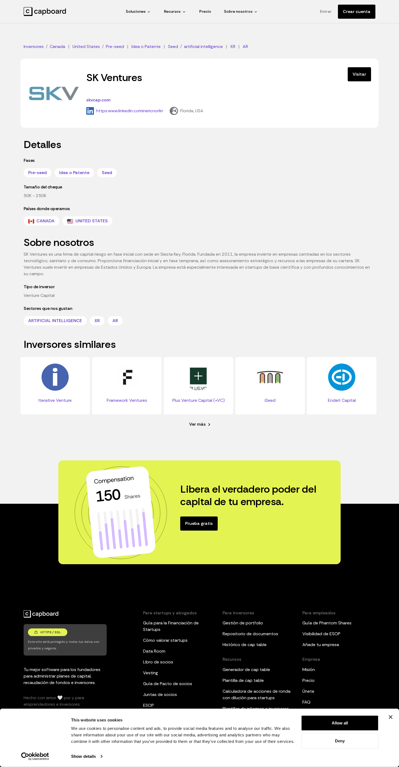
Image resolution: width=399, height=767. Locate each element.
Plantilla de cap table (243, 680)
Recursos (172, 11)
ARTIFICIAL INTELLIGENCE (55, 320)
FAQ (306, 702)
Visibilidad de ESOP (321, 634)
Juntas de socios (160, 694)
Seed (107, 172)
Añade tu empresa (320, 644)
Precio (205, 11)
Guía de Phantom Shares (327, 623)
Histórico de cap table (245, 644)
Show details (83, 756)
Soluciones (135, 11)
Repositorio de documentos (250, 634)
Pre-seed (37, 172)
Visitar (359, 74)
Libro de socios (158, 662)
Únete (308, 691)
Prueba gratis (199, 523)
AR (115, 320)
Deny (340, 740)
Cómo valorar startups (165, 640)
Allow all (340, 723)
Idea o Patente (74, 172)
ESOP (148, 705)
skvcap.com (98, 100)
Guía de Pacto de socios (167, 683)
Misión (308, 669)
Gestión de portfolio (243, 623)
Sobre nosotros (238, 11)
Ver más (198, 424)
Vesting (150, 673)
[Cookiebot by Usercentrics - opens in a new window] (35, 756)
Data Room (154, 651)
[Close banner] (390, 717)
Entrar (326, 11)
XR (97, 320)
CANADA (45, 221)
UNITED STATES (91, 221)
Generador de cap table (246, 669)
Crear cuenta (356, 11)
